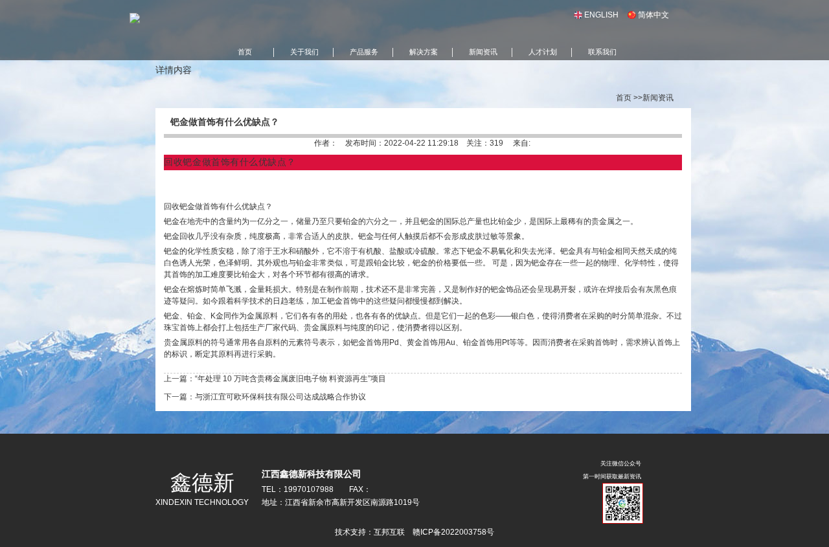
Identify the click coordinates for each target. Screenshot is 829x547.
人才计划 (542, 52)
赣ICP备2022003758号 (453, 532)
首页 (245, 52)
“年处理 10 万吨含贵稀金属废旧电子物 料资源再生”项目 (290, 378)
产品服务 (364, 52)
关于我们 (304, 52)
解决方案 (423, 52)
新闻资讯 (483, 52)
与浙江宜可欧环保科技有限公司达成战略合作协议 (280, 396)
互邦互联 (389, 532)
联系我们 (602, 52)
